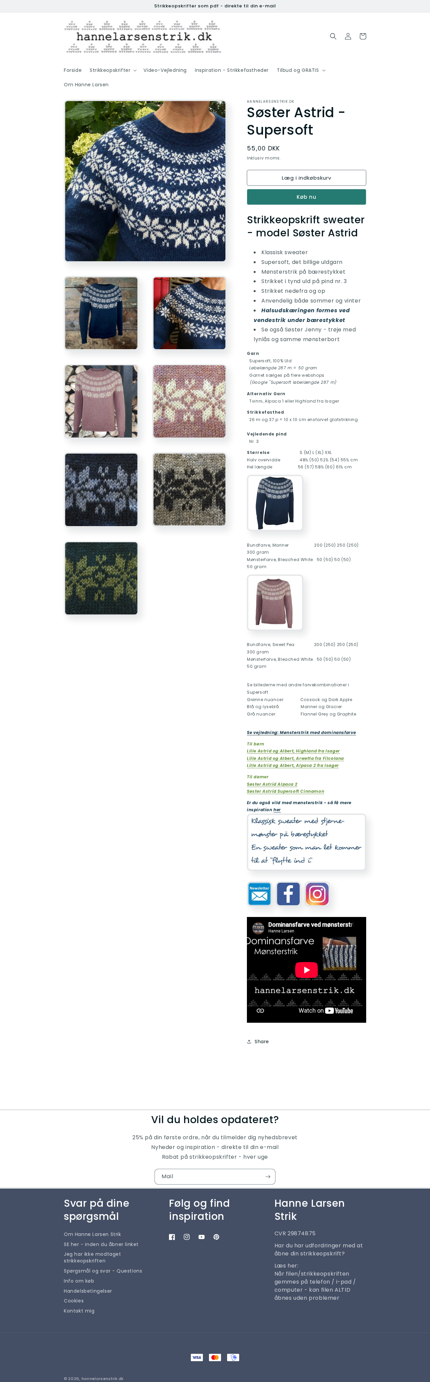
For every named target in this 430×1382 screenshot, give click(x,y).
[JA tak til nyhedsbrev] (267, 1177)
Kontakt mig (79, 1310)
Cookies (74, 1300)
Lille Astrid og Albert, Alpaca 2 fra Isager (293, 765)
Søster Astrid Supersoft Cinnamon (285, 791)
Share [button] (262, 1041)
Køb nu (306, 196)
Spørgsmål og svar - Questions (103, 1271)
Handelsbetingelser (88, 1291)
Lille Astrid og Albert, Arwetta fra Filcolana (295, 758)
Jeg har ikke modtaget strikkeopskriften (92, 1257)
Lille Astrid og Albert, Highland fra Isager (293, 751)
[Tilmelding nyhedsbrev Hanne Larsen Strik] (259, 909)
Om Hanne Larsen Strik (92, 1234)
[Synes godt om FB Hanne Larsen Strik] (288, 909)
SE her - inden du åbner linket (101, 1244)
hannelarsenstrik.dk (103, 1378)
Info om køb (79, 1281)
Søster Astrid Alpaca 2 (272, 784)
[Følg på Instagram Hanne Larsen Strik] (317, 909)
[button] (112, 70)
